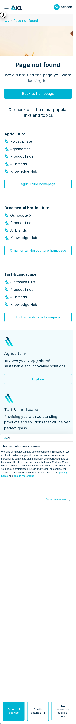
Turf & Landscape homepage (38, 317)
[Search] (57, 7)
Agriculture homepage (38, 184)
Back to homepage (38, 93)
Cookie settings (37, 711)
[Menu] (6, 7)
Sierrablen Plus (22, 282)
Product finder (22, 156)
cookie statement (24, 476)
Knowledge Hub (23, 171)
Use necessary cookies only (62, 711)
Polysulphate (21, 141)
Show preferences (56, 499)
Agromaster (20, 149)
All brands (18, 164)
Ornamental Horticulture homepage (38, 250)
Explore (38, 379)
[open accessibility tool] (3, 15)
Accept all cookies (13, 711)
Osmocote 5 (20, 215)
